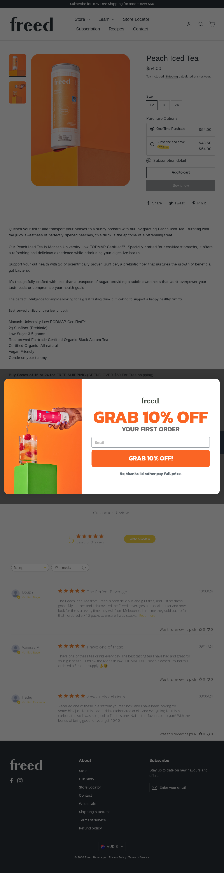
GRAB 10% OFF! (151, 458)
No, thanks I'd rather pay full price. (151, 474)
